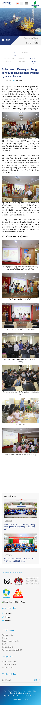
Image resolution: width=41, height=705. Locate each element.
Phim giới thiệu (7, 635)
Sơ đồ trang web (8, 667)
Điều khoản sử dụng (9, 661)
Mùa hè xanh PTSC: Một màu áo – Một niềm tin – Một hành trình (19, 560)
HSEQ (4, 644)
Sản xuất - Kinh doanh (8, 60)
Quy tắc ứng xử (7, 647)
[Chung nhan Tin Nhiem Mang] (13, 602)
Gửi (36, 680)
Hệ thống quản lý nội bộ (10, 641)
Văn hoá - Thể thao (21, 60)
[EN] (18, 4)
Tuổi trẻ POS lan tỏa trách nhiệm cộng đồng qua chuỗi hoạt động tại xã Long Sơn (19, 526)
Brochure (5, 638)
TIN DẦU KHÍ (25, 53)
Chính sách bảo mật (9, 664)
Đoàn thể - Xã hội (34, 60)
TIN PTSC (15, 53)
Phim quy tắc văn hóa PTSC (12, 650)
